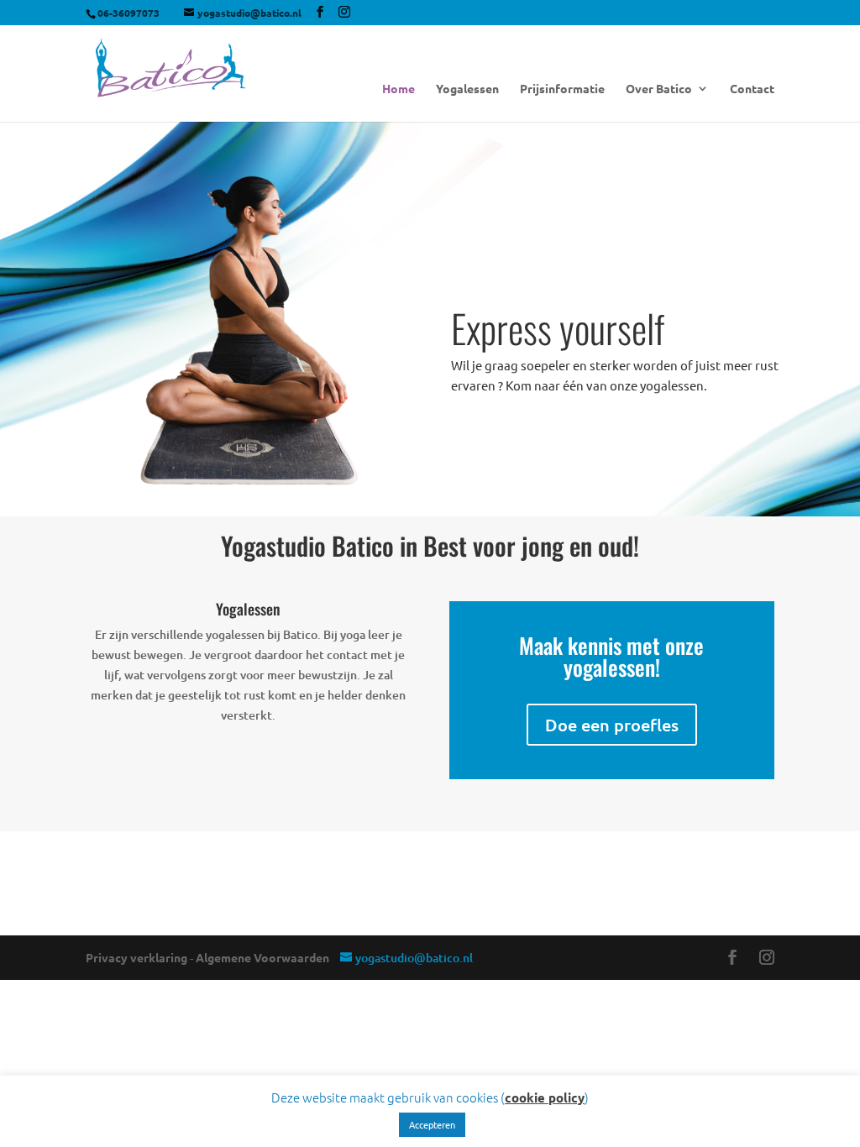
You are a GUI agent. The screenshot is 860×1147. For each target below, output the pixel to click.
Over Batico (659, 89)
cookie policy (545, 1097)
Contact (752, 89)
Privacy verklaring (136, 957)
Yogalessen (467, 89)
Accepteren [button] (432, 1124)
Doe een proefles (612, 725)
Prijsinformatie (562, 89)
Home (398, 89)
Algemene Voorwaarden (262, 957)
